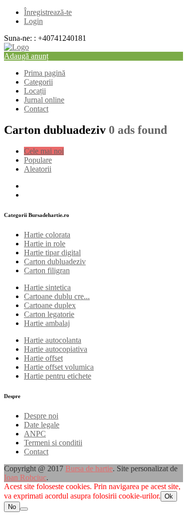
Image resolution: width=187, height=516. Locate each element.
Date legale (41, 424)
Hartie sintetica (47, 287)
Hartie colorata (47, 234)
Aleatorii (37, 169)
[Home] (16, 47)
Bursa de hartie (89, 468)
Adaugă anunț (26, 56)
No (12, 507)
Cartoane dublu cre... (57, 296)
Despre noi (41, 416)
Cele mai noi (44, 151)
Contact (36, 108)
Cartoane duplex (50, 305)
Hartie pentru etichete (57, 376)
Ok (169, 496)
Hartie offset (43, 358)
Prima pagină (44, 73)
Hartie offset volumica (59, 367)
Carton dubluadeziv (55, 261)
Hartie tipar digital (52, 252)
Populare (38, 160)
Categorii (38, 82)
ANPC (35, 433)
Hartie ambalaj (47, 323)
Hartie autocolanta (52, 340)
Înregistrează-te (48, 12)
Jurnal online (44, 100)
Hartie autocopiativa (55, 349)
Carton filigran (47, 270)
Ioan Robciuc (25, 477)
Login (33, 21)
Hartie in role (44, 243)
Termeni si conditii (53, 442)
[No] (24, 509)
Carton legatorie (49, 314)
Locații (35, 91)
